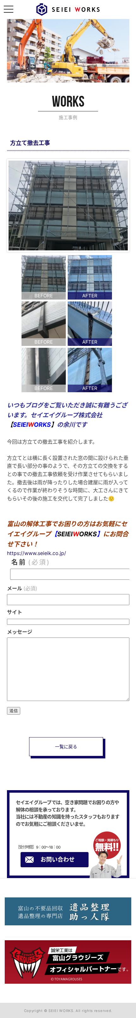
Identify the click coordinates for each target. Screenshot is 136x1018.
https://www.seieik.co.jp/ (36, 553)
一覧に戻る (66, 746)
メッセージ (19, 632)
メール (22, 588)
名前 (30, 562)
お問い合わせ (57, 859)
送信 (13, 710)
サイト (14, 612)
